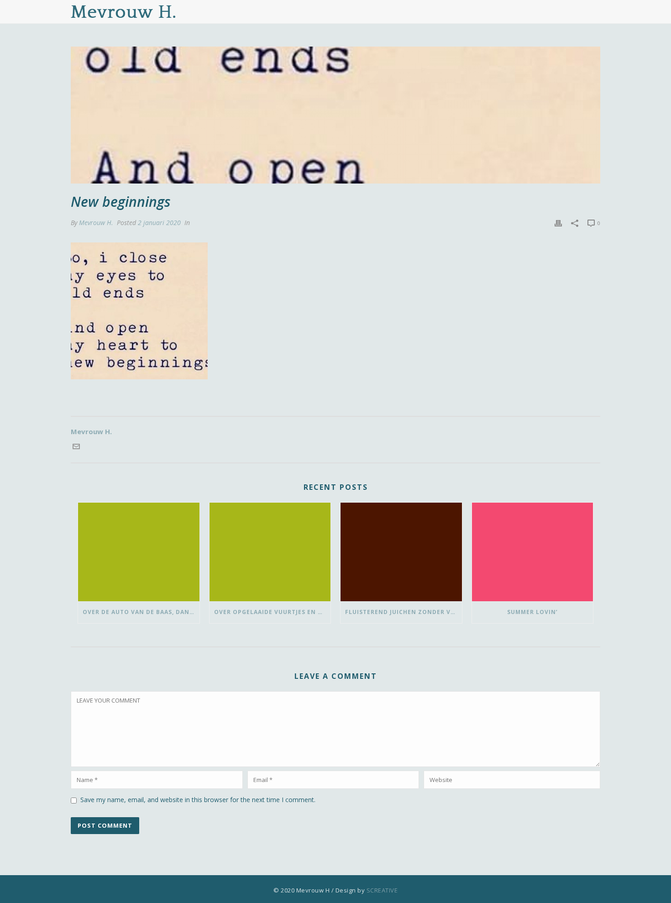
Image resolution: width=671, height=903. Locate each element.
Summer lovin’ (532, 612)
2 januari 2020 (159, 222)
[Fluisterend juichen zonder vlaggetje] (401, 552)
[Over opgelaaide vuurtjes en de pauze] (270, 552)
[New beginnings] (335, 115)
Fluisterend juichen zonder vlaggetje (403, 612)
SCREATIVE (382, 890)
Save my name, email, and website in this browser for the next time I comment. (197, 799)
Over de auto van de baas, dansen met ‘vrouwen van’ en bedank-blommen (141, 612)
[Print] (558, 222)
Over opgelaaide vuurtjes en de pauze (272, 612)
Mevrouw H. (96, 222)
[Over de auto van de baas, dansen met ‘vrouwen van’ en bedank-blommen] (138, 552)
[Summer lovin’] (532, 552)
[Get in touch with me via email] (76, 447)
